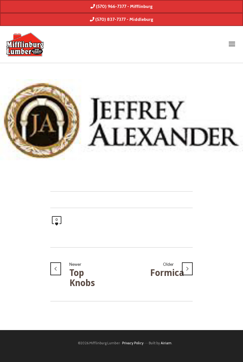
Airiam (166, 343)
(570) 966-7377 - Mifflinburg (124, 6)
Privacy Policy (133, 343)
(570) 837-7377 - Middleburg (123, 19)
